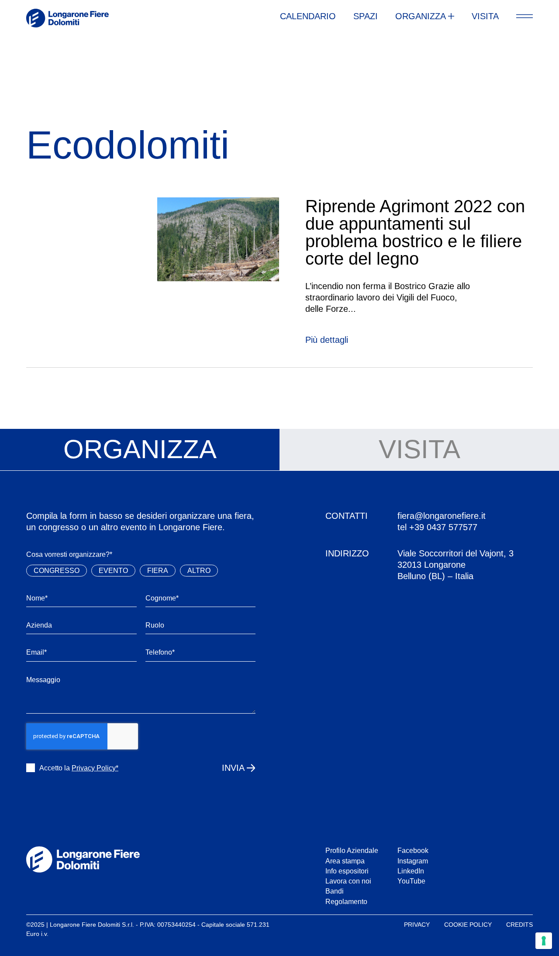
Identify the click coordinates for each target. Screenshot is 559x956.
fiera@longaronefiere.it (441, 516)
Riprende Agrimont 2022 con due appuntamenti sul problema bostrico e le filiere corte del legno (415, 232)
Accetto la (78, 768)
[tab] (140, 450)
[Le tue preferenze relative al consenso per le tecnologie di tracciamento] (543, 940)
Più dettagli (326, 340)
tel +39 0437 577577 (437, 527)
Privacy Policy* (95, 768)
